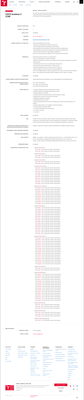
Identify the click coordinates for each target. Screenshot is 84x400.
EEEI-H (40, 266)
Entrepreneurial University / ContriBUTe (73, 354)
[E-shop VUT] (77, 389)
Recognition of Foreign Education (34, 369)
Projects (44, 368)
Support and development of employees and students (73, 366)
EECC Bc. (41, 166)
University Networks (59, 358)
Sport (6, 357)
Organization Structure (72, 359)
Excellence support (46, 353)
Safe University (71, 356)
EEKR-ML (40, 236)
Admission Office (33, 364)
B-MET (39, 174)
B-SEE (39, 167)
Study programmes (34, 351)
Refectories (7, 355)
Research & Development (44, 1)
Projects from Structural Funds (47, 371)
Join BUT (19, 349)
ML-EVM (39, 248)
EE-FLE (39, 320)
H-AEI (39, 268)
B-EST (39, 171)
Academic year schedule (35, 353)
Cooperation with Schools (60, 360)
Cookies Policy (32, 396)
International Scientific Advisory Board (47, 356)
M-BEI (39, 219)
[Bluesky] (77, 386)
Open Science (45, 366)
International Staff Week (60, 354)
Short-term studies (21, 351)
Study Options (22, 1)
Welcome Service (58, 352)
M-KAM (39, 211)
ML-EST (39, 244)
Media (69, 377)
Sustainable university (72, 351)
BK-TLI (39, 191)
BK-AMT (39, 194)
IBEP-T (40, 302)
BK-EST (39, 187)
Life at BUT (11, 1)
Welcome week (33, 366)
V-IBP (39, 149)
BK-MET (39, 201)
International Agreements (60, 356)
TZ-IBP (39, 312)
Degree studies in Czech (22, 355)
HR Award (70, 373)
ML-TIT (39, 255)
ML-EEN (39, 258)
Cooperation (57, 1)
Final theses (32, 355)
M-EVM (39, 209)
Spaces (6, 351)
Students (32, 1)
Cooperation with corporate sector (60, 350)
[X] (73, 386)
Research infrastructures (47, 362)
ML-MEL (39, 251)
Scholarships (32, 370)
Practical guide (8, 361)
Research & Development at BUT (48, 351)
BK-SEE (39, 198)
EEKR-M (40, 206)
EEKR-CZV (41, 318)
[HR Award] (77, 397)
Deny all (60, 390)
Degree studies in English (23, 353)
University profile (71, 349)
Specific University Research (46, 374)
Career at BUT (70, 363)
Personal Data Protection (35, 360)
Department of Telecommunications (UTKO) (41, 39)
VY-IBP (39, 155)
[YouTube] (70, 386)
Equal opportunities (71, 369)
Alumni (69, 379)
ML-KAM (39, 262)
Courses (32, 349)
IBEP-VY (40, 153)
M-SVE (39, 216)
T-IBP (39, 304)
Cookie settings (61, 387)
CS (81, 1)
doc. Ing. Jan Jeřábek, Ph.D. (38, 36)
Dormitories (7, 353)
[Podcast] (73, 389)
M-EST (39, 214)
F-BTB (39, 161)
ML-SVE (39, 241)
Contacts (69, 375)
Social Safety (32, 372)
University (67, 1)
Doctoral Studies (33, 357)
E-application (20, 357)
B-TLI (39, 169)
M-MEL (39, 207)
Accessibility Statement (34, 395)
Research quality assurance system (48, 360)
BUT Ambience (8, 349)
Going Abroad (33, 362)
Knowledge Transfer (47, 364)
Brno (6, 359)
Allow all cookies (60, 384)
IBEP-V (40, 147)
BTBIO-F (40, 159)
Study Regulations (33, 358)
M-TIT (39, 218)
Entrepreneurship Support (35, 374)
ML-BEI (39, 237)
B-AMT (39, 173)
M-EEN (39, 212)
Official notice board (72, 360)
